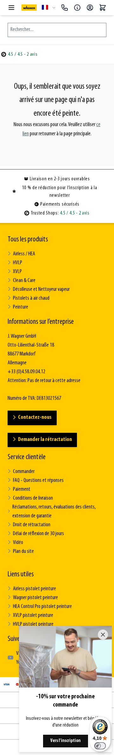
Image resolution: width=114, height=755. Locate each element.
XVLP (17, 272)
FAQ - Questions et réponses (38, 480)
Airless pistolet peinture (34, 589)
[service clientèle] (77, 7)
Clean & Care (24, 281)
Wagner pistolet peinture (35, 598)
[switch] (100, 745)
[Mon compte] (90, 7)
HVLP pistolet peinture (33, 624)
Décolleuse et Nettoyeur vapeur (41, 289)
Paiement (21, 489)
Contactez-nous (35, 417)
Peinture (20, 307)
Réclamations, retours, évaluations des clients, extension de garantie (54, 511)
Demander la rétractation (45, 440)
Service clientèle (27, 457)
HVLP (17, 263)
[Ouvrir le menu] (11, 7)
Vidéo (18, 543)
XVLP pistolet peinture (33, 615)
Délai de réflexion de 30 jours (38, 534)
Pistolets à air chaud (31, 298)
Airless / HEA (24, 254)
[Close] (103, 635)
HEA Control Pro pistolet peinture (42, 607)
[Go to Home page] (29, 7)
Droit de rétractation (31, 525)
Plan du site (23, 551)
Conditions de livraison (33, 498)
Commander (24, 472)
